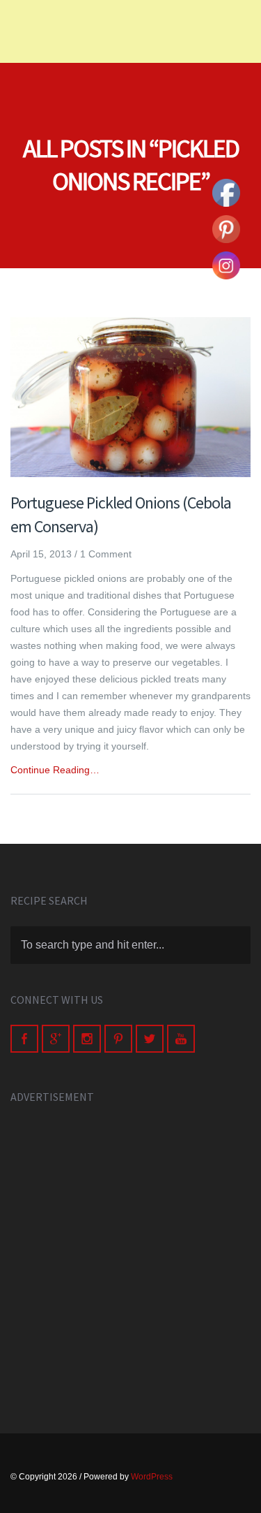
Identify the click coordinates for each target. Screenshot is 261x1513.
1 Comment (106, 554)
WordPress (152, 1477)
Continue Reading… (55, 769)
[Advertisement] (130, 1253)
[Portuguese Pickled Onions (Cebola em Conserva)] (130, 397)
